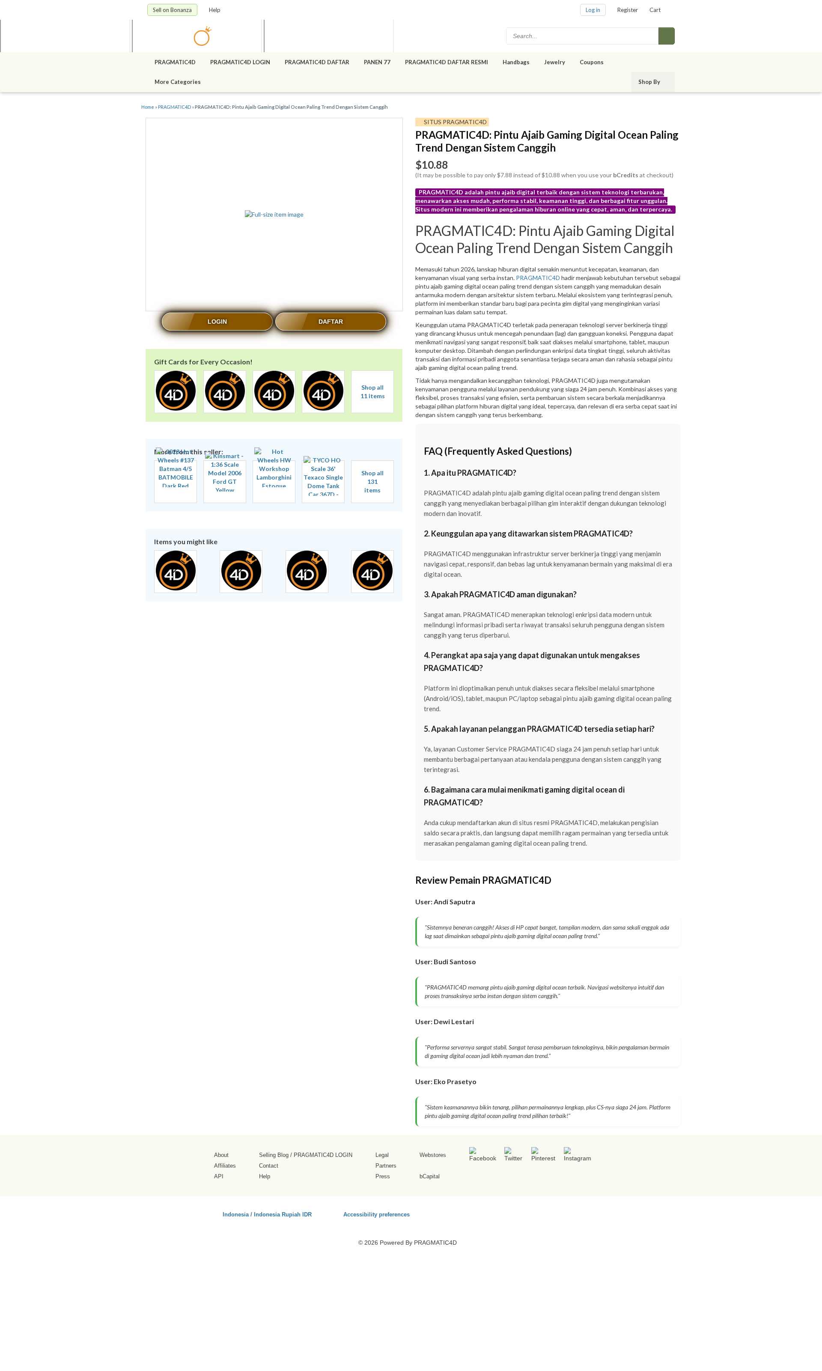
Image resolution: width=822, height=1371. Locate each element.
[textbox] (583, 36)
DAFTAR (331, 321)
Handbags (516, 62)
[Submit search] (666, 36)
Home (147, 107)
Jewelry (554, 62)
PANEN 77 (377, 62)
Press (382, 1176)
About (221, 1155)
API (218, 1176)
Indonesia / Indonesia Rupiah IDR (267, 1214)
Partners (385, 1165)
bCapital (430, 1176)
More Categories (178, 81)
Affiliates (225, 1165)
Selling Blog (274, 1155)
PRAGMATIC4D (175, 62)
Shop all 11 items (372, 391)
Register (627, 9)
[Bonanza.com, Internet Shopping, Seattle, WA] (551, 1213)
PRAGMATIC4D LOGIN (240, 62)
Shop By (649, 81)
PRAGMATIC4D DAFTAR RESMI (446, 62)
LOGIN (217, 321)
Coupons (592, 62)
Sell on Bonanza (172, 9)
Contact (268, 1165)
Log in (593, 9)
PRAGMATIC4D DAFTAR (317, 62)
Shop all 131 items (372, 481)
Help (215, 9)
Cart (655, 9)
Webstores (433, 1155)
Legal (382, 1155)
